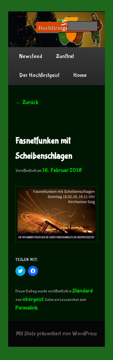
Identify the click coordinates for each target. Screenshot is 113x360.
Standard (82, 291)
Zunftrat (65, 56)
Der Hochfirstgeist (39, 75)
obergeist (32, 299)
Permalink (26, 308)
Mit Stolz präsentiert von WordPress (56, 333)
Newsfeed (30, 56)
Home (80, 75)
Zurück (26, 102)
